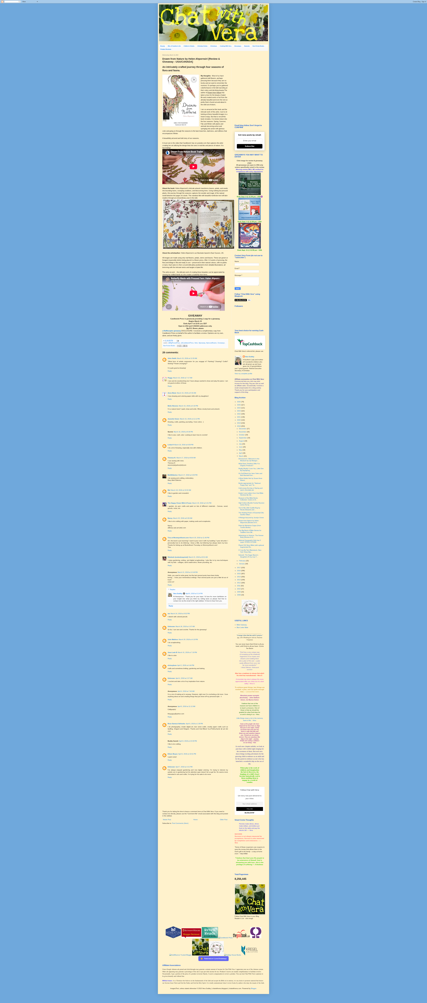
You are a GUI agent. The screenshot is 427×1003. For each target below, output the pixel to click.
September (243, 438)
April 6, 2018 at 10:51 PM (187, 754)
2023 (239, 411)
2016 (239, 570)
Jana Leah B (172, 652)
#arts (196, 343)
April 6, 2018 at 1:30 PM (194, 724)
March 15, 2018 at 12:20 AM (187, 358)
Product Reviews (165, 49)
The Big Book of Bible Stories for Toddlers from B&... (250, 531)
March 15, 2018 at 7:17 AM (182, 378)
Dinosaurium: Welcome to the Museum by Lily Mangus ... (249, 459)
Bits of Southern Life (174, 46)
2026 (239, 402)
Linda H (171, 445)
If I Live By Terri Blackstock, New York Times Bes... (250, 551)
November (243, 432)
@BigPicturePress (174, 343)
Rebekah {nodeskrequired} (178, 557)
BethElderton (173, 475)
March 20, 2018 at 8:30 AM (182, 518)
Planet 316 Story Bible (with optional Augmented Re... (251, 546)
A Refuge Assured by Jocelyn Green (251, 517)
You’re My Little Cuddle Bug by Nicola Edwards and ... (249, 509)
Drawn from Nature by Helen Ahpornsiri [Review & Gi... (249, 521)
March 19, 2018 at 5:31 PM (201, 503)
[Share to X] (182, 346)
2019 (239, 423)
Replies (172, 589)
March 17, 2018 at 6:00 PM (187, 475)
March (241, 456)
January (242, 564)
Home (195, 819)
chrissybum (172, 665)
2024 (239, 408)
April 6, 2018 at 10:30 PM (188, 741)
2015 (239, 573)
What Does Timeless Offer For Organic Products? (249, 464)
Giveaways (237, 46)
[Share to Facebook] (184, 346)
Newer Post (167, 819)
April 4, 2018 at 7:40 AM (186, 691)
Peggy (170, 378)
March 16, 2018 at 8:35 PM (183, 432)
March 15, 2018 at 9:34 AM (186, 393)
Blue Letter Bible (242, 627)
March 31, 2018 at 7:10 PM (187, 652)
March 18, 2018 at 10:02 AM (181, 490)
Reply (170, 371)
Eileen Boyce (173, 754)
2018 (239, 426)
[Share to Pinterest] (186, 346)
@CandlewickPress (187, 343)
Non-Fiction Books (258, 46)
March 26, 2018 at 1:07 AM (185, 626)
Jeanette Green (173, 419)
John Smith (172, 358)
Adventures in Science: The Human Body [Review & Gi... (251, 536)
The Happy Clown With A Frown (180, 503)
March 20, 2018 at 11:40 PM (199, 538)
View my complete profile (243, 373)
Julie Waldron (173, 639)
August (241, 441)
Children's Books (189, 46)
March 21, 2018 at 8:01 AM (198, 557)
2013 (239, 580)
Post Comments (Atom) (180, 823)
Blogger (253, 988)
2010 (239, 589)
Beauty (162, 46)
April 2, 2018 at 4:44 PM (185, 665)
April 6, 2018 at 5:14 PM (194, 593)
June (241, 447)
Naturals (247, 46)
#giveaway (202, 343)
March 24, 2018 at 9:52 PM (180, 613)
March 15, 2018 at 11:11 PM (190, 419)
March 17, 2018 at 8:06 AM (186, 458)
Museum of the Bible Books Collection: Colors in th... (248, 499)
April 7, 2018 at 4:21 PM (184, 767)
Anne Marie (172, 393)
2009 (239, 592)
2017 (239, 567)
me (169, 613)
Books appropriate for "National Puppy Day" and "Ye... (250, 484)
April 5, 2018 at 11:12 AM (186, 706)
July (240, 444)
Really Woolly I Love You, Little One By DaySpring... (251, 469)
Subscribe (249, 146)
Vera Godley (177, 593)
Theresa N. (172, 458)
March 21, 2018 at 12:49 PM (188, 572)
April (241, 453)
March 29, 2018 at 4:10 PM (188, 639)
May (240, 450)
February (242, 561)
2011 (239, 586)
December (243, 429)
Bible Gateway (242, 625)
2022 (239, 414)
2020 (239, 420)
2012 (239, 583)
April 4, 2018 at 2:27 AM (184, 678)
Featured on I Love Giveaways (215, 958)
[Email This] (178, 346)
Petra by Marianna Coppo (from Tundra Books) (250, 526)
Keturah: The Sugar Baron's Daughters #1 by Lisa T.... (248, 556)
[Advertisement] (250, 87)
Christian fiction (202, 46)
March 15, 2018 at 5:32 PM (188, 406)
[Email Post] (177, 340)
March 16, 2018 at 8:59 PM (183, 445)
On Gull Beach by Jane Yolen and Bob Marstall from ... (250, 474)
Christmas (213, 46)
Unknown (171, 626)
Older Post (223, 819)
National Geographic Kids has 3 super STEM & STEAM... (250, 541)
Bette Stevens (173, 406)
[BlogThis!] (180, 346)
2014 (239, 577)
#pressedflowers (211, 343)
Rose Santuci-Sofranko (176, 724)
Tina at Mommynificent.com (178, 538)
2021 (239, 417)
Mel (169, 490)
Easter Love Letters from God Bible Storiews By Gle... (251, 494)
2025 (239, 405)
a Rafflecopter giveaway (171, 331)
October (242, 435)
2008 (239, 595)
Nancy (170, 518)
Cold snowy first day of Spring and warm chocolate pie (251, 489)
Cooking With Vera (225, 46)
